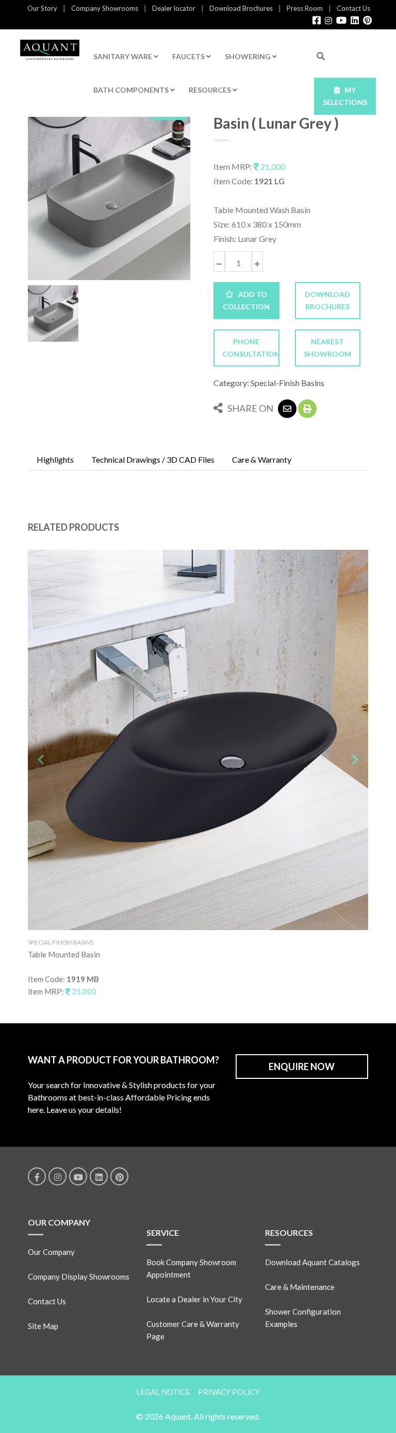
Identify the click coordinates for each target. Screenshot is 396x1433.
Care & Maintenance (300, 1286)
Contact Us (353, 8)
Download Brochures (241, 8)
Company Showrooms (104, 8)
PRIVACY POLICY (229, 1391)
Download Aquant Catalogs (312, 1262)
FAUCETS (189, 56)
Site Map (43, 1326)
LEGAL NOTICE (163, 1391)
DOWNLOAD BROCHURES (327, 300)
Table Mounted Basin (64, 954)
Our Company (51, 1251)
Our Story (42, 8)
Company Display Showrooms (78, 1276)
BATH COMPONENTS (131, 89)
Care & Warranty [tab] (261, 459)
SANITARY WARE (123, 56)
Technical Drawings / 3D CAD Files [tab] (152, 459)
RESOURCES (211, 89)
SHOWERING (248, 56)
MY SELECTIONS (345, 96)
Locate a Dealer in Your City (194, 1299)
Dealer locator (173, 8)
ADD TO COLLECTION (246, 300)
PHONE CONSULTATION (250, 347)
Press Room (305, 8)
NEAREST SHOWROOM (327, 347)
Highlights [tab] (55, 459)
